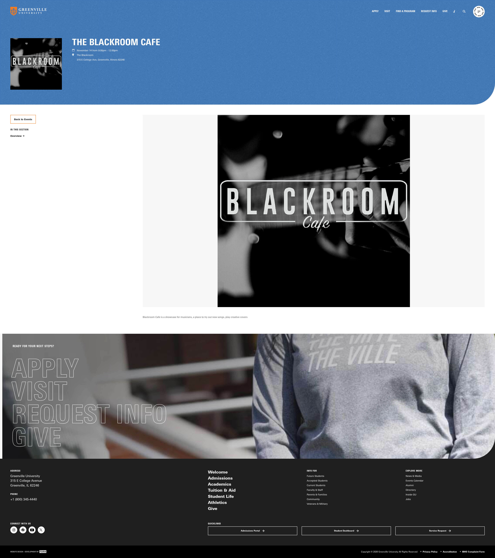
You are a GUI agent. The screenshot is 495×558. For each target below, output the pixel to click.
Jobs (408, 499)
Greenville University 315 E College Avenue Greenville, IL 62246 (26, 480)
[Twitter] (41, 529)
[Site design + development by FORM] (28, 551)
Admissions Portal (250, 530)
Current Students (316, 485)
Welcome (218, 472)
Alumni (410, 485)
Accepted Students (317, 480)
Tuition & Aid (222, 490)
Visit (387, 11)
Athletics (217, 502)
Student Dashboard (344, 530)
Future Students (315, 476)
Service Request (437, 530)
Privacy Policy (430, 551)
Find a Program (405, 11)
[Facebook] (22, 529)
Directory (411, 489)
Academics (219, 484)
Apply (375, 11)
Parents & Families (317, 494)
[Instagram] (13, 529)
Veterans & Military (317, 503)
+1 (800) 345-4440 (23, 499)
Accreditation (450, 551)
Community (313, 499)
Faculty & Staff (315, 489)
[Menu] (479, 11)
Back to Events (23, 119)
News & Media (414, 476)
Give (445, 11)
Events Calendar (414, 480)
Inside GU (411, 494)
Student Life (221, 496)
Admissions (220, 478)
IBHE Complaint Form (473, 551)
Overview (16, 135)
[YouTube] (32, 529)
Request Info (429, 11)
